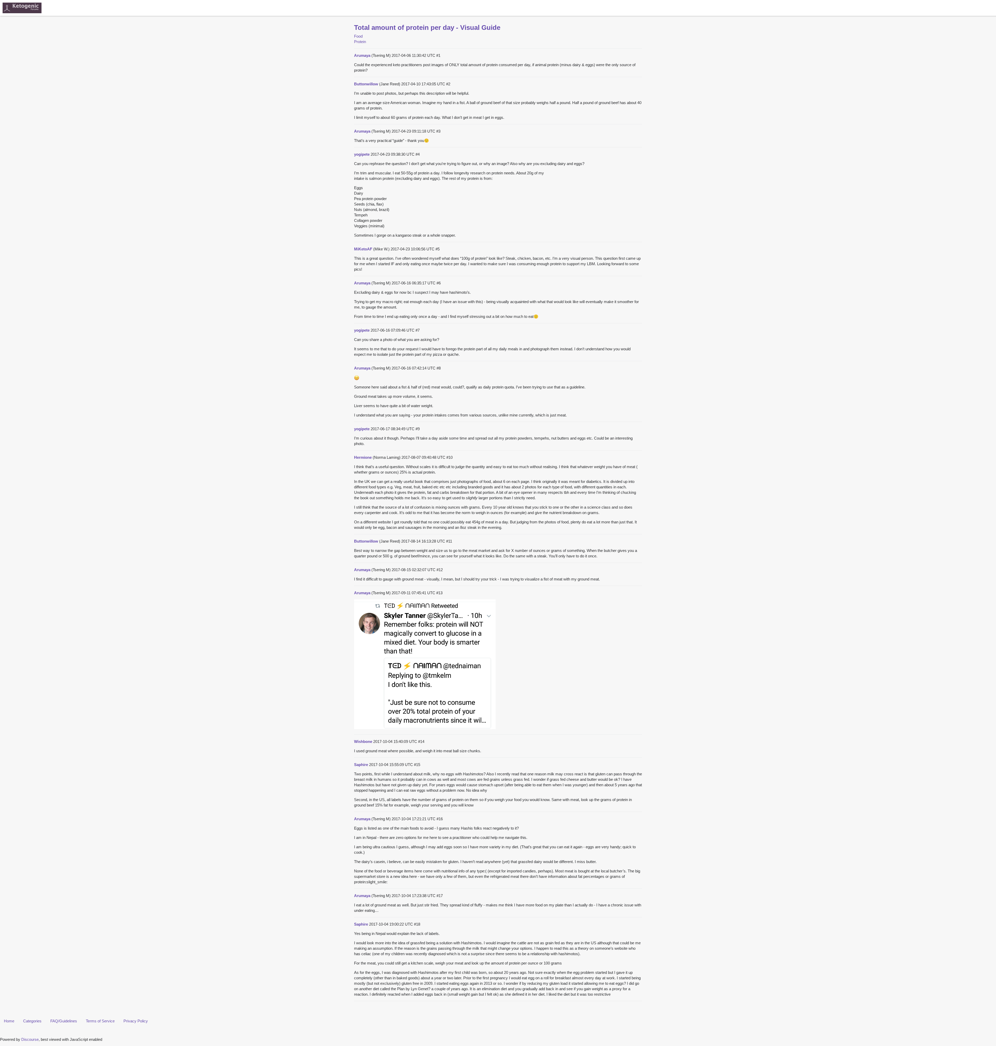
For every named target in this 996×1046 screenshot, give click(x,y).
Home (9, 1021)
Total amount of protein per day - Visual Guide (427, 27)
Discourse (30, 1039)
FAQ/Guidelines (63, 1021)
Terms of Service (100, 1021)
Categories (32, 1021)
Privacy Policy (135, 1021)
